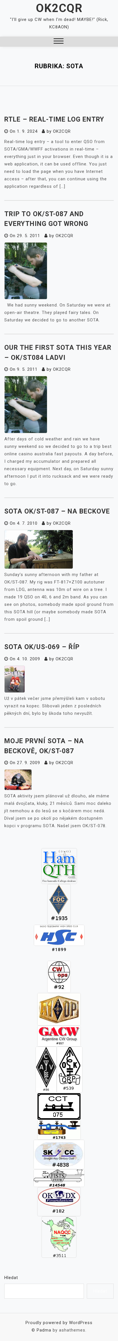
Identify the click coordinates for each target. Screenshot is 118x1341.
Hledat (11, 1277)
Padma (44, 1330)
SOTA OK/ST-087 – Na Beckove (57, 511)
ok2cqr (62, 131)
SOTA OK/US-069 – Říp (42, 647)
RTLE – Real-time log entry (54, 119)
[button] (59, 42)
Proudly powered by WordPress (59, 1322)
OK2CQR (59, 8)
